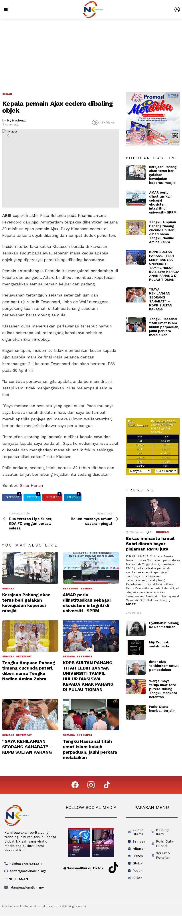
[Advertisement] (91, 52)
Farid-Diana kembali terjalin (162, 709)
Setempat (71, 588)
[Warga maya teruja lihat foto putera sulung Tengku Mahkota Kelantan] (136, 686)
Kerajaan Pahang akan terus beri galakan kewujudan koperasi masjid (26, 603)
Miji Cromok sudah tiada (159, 644)
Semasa (8, 588)
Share (8, 135)
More (131, 604)
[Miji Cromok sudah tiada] (136, 647)
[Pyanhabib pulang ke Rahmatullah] (136, 628)
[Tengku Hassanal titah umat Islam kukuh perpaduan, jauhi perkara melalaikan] (91, 714)
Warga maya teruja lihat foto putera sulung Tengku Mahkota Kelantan (163, 689)
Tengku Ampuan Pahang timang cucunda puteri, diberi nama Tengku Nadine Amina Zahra (28, 670)
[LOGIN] (177, 9)
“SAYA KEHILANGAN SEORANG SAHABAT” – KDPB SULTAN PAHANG (27, 746)
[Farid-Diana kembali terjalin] (136, 712)
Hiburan (162, 532)
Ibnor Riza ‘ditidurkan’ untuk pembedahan (164, 666)
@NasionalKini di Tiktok (83, 868)
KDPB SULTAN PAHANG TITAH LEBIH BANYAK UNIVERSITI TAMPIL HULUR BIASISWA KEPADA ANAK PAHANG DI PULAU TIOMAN (88, 676)
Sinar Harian (31, 485)
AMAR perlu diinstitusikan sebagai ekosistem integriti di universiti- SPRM (87, 603)
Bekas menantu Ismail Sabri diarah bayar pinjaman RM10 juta (150, 544)
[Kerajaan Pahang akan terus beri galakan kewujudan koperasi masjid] (30, 568)
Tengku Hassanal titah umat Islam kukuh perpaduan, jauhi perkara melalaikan (90, 749)
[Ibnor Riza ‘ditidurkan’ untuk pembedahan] (136, 667)
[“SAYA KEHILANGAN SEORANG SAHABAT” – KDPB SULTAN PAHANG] (30, 714)
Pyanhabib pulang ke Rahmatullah (164, 625)
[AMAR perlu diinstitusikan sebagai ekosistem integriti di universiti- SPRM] (91, 568)
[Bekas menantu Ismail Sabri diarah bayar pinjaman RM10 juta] (153, 512)
